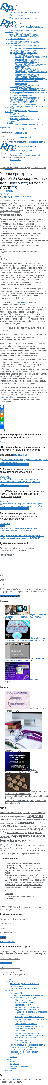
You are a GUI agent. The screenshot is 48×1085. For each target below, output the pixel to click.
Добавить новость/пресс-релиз (24, 35)
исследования (19, 302)
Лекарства (5, 816)
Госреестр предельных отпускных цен (27, 48)
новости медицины (15, 842)
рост (30, 848)
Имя (2, 575)
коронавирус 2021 (15, 832)
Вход (2, 967)
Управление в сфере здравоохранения (24, 56)
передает (4, 397)
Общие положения (23, 53)
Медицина (14, 114)
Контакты (9, 191)
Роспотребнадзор (18, 819)
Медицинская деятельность (27, 86)
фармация (25, 853)
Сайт (2, 584)
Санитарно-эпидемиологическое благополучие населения (30, 89)
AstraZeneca (4, 813)
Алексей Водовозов (29, 813)
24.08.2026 (5, 477)
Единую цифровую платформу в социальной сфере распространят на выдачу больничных (26, 881)
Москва (23, 817)
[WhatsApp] (24, 419)
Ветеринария (21, 133)
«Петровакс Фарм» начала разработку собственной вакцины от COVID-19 (22, 537)
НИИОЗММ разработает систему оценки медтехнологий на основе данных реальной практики (22, 494)
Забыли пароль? (7, 942)
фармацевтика (12, 853)
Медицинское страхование (27, 60)
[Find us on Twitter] (1, 903)
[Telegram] (24, 423)
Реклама (9, 893)
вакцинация (31, 819)
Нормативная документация (23, 30)
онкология (22, 845)
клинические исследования (37, 826)
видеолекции (30, 822)
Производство (6, 819)
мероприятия (21, 836)
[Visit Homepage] (8, 11)
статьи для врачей (35, 850)
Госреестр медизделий (20, 95)
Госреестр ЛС (16, 44)
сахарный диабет (15, 851)
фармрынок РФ (36, 854)
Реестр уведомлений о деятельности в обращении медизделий (27, 101)
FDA (11, 813)
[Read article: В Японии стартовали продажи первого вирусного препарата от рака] (24, 460)
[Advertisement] (19, 15)
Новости (9, 34)
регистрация (23, 848)
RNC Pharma (17, 813)
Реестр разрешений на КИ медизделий (27, 142)
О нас (7, 891)
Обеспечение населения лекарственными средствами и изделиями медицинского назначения (29, 80)
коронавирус (22, 829)
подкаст (34, 845)
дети (43, 823)
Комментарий (7, 555)
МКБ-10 (13, 164)
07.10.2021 (5, 194)
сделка (23, 851)
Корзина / (6, 128)
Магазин (9, 107)
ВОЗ (37, 813)
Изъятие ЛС (15, 159)
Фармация (14, 116)
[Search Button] (21, 153)
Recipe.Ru (17, 907)
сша (2, 853)
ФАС (25, 819)
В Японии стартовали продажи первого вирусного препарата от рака (22, 470)
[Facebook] (24, 407)
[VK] (24, 411)
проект (2, 848)
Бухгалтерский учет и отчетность (29, 69)
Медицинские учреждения (27, 45)
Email (3, 580)
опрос (30, 845)
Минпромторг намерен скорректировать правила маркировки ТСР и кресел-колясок (24, 885)
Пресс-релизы (16, 30)
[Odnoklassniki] (24, 415)
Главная (9, 31)
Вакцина (42, 813)
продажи (41, 845)
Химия (13, 121)
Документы (10, 43)
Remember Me (9, 933)
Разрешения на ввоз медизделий (25, 155)
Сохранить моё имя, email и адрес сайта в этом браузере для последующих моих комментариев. (23, 590)
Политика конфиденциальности (19, 896)
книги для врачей (9, 829)
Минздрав (15, 816)
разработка (10, 848)
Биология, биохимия (19, 119)
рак (17, 848)
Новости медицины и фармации (24, 26)
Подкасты (35, 816)
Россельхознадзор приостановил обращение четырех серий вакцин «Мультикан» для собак (19, 516)
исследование (8, 826)
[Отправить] (24, 427)
